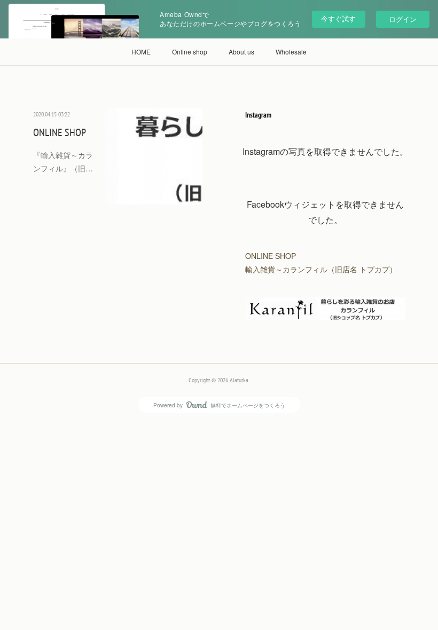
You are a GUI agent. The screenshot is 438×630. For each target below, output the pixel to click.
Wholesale (291, 51)
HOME (141, 51)
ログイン (403, 19)
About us (241, 51)
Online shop (189, 51)
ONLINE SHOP (59, 132)
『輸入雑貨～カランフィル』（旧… (63, 161)
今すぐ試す (338, 18)
